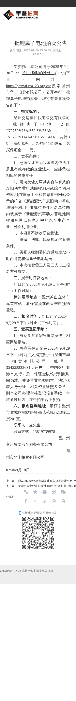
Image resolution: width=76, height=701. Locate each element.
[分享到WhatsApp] (54, 501)
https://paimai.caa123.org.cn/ (28, 86)
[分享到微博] (54, 492)
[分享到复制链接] (26, 492)
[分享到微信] (63, 492)
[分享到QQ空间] (35, 492)
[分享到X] (35, 501)
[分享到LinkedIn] (44, 501)
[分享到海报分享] (63, 501)
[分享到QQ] (44, 492)
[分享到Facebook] (26, 501)
